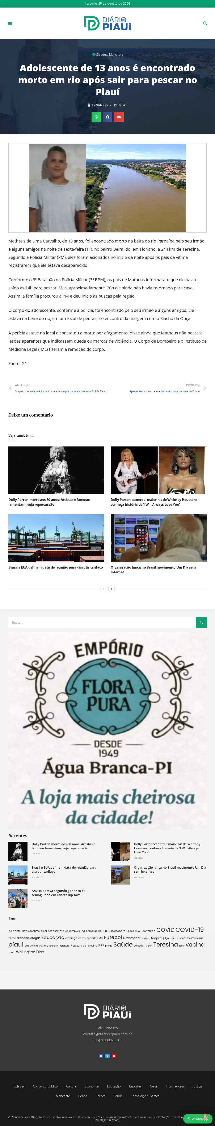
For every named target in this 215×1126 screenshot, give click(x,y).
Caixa (138, 931)
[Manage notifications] (205, 1116)
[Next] (111, 589)
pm (27, 945)
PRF (101, 945)
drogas (35, 938)
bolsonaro (118, 931)
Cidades (101, 54)
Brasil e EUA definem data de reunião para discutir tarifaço (55, 567)
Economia (92, 1086)
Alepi (44, 931)
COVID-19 (190, 930)
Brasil (130, 931)
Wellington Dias (30, 951)
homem (146, 938)
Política (100, 1096)
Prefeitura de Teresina (84, 945)
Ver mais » (37, 853)
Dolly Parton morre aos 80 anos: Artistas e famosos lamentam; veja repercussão (49, 502)
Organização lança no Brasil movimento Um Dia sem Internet (170, 869)
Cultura (71, 1086)
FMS (100, 938)
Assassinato (56, 931)
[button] (9, 23)
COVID (165, 930)
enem (82, 938)
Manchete (116, 54)
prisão (108, 945)
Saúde (123, 944)
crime (12, 938)
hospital (156, 938)
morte (190, 938)
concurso (148, 931)
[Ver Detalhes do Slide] (107, 730)
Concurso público (45, 1086)
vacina (195, 944)
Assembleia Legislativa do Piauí (84, 931)
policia (34, 945)
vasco (11, 952)
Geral (153, 1086)
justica (181, 938)
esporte (91, 938)
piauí (16, 944)
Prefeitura (64, 945)
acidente (14, 931)
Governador (131, 938)
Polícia (82, 1096)
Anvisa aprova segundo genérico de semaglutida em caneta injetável (58, 893)
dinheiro (23, 938)
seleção (138, 945)
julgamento (169, 938)
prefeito (53, 945)
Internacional (175, 1086)
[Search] (201, 622)
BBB (107, 931)
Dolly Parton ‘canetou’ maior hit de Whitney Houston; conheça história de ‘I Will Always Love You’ (154, 502)
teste (182, 945)
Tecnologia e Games (145, 1096)
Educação (52, 937)
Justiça (197, 1086)
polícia (43, 945)
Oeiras (199, 938)
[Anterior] (104, 589)
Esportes (135, 1086)
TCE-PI (148, 945)
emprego (71, 938)
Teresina (165, 944)
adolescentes (31, 931)
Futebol (113, 937)
